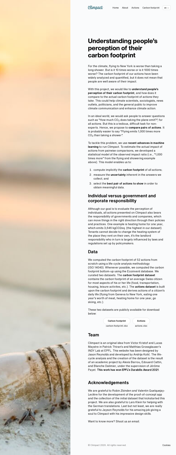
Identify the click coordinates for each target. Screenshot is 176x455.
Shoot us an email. (128, 421)
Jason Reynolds (98, 354)
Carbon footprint (151, 8)
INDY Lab (94, 350)
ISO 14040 (96, 267)
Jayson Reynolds (113, 409)
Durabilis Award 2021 (145, 369)
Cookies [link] (166, 445)
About (125, 8)
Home (115, 8)
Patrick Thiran (111, 346)
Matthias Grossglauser (144, 346)
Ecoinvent (133, 271)
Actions (135, 8)
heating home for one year (145, 224)
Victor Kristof (139, 342)
